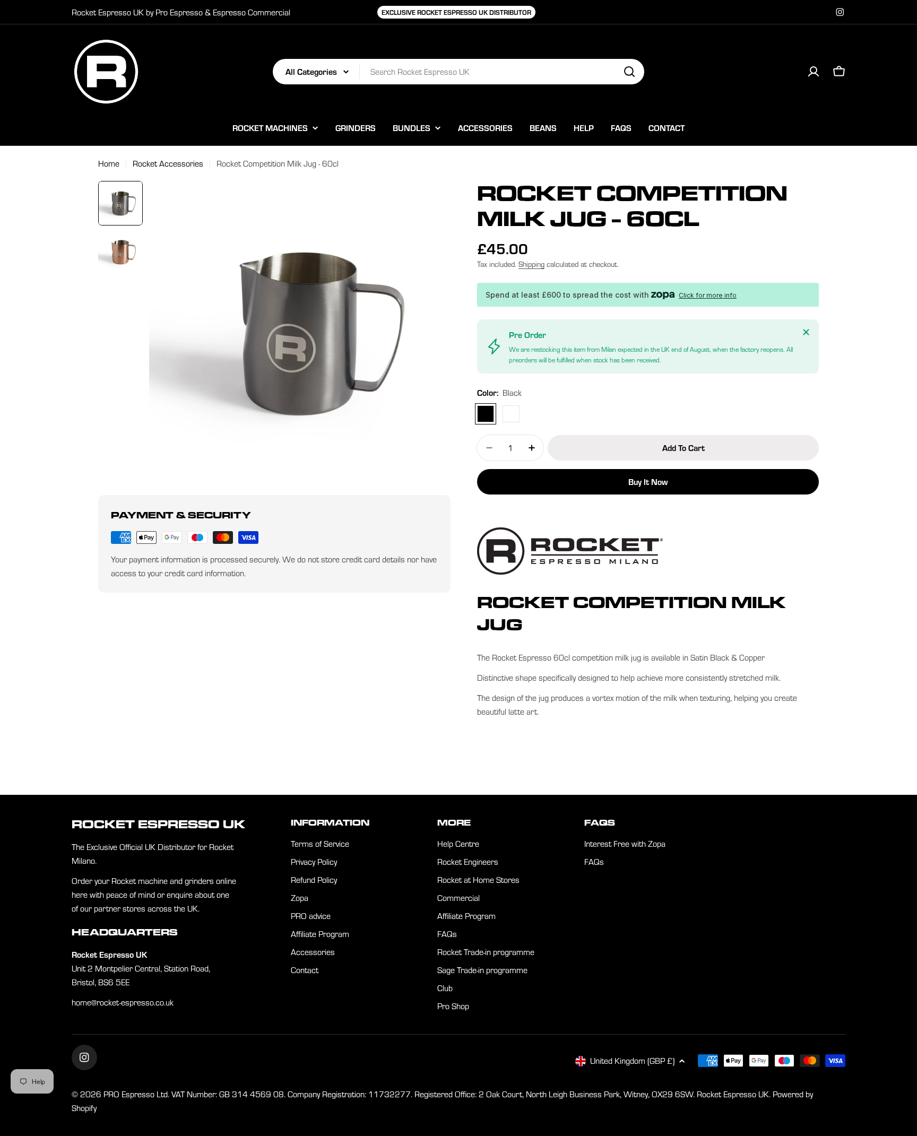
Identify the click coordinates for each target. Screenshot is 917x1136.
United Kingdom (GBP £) (632, 1060)
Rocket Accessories (168, 163)
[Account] (813, 71)
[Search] (629, 71)
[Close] (806, 332)
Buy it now (648, 481)
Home (108, 163)
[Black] (485, 413)
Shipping (531, 264)
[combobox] (458, 71)
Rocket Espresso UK (733, 1094)
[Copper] (511, 413)
